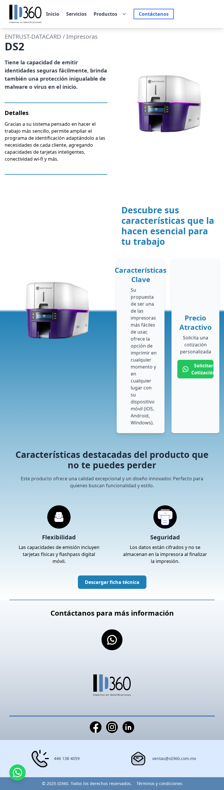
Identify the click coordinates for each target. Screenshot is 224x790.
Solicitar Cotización (202, 369)
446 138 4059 (67, 758)
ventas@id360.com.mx (174, 758)
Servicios (76, 14)
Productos (105, 14)
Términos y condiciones (159, 783)
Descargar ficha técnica (112, 582)
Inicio (52, 14)
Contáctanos (154, 14)
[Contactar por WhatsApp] (17, 772)
